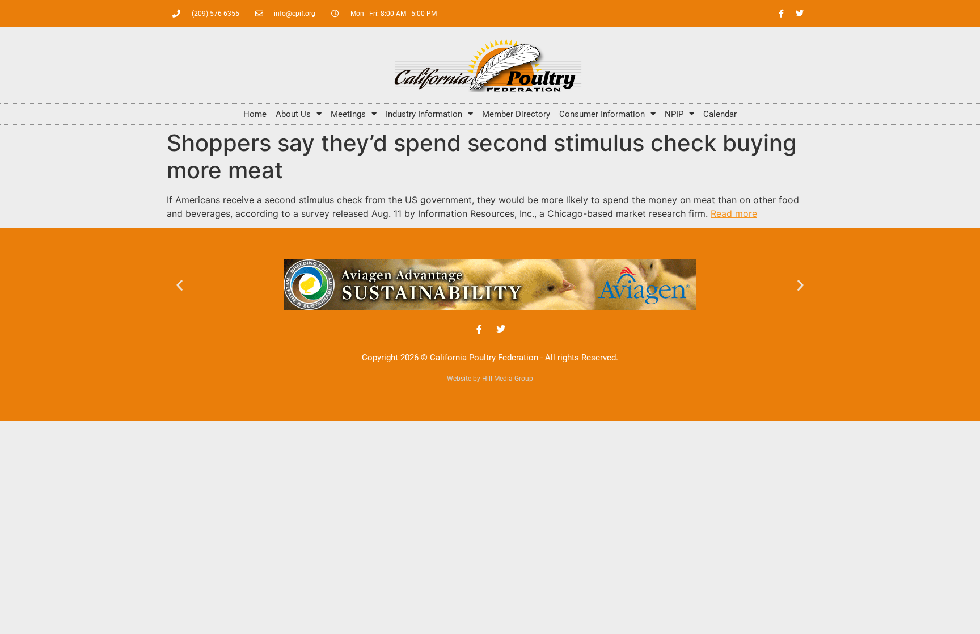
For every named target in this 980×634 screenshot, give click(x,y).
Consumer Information (602, 114)
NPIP (674, 114)
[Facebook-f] (781, 14)
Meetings (348, 114)
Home (255, 114)
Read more (734, 213)
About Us (293, 114)
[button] (179, 285)
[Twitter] (800, 14)
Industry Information (424, 114)
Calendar (720, 114)
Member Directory (516, 114)
